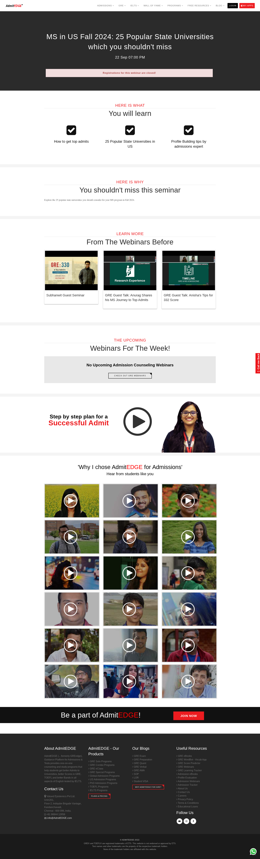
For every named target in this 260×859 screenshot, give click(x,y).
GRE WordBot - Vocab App (192, 759)
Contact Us (183, 792)
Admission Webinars (188, 781)
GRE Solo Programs (100, 761)
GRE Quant (139, 763)
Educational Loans (187, 806)
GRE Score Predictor (188, 763)
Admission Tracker (187, 785)
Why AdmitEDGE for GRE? (148, 787)
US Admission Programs (102, 779)
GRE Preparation (142, 759)
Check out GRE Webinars (130, 376)
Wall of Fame (152, 5)
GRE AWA (139, 770)
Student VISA (140, 781)
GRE (121, 5)
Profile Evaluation (187, 777)
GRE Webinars (185, 767)
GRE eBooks (184, 756)
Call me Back (258, 362)
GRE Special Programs (102, 772)
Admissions (105, 5)
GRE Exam (139, 756)
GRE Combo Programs (102, 765)
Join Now (188, 716)
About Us (182, 788)
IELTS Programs (98, 790)
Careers (181, 795)
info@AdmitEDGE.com (59, 818)
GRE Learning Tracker (189, 770)
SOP (136, 774)
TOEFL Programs (98, 786)
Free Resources (199, 5)
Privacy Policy (185, 799)
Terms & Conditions (188, 803)
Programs (174, 5)
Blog (219, 5)
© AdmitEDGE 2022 (129, 840)
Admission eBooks (187, 774)
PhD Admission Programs (103, 783)
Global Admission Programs (104, 776)
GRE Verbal (140, 767)
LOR (136, 777)
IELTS (134, 5)
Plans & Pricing (99, 796)
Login (232, 5)
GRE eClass (96, 768)
